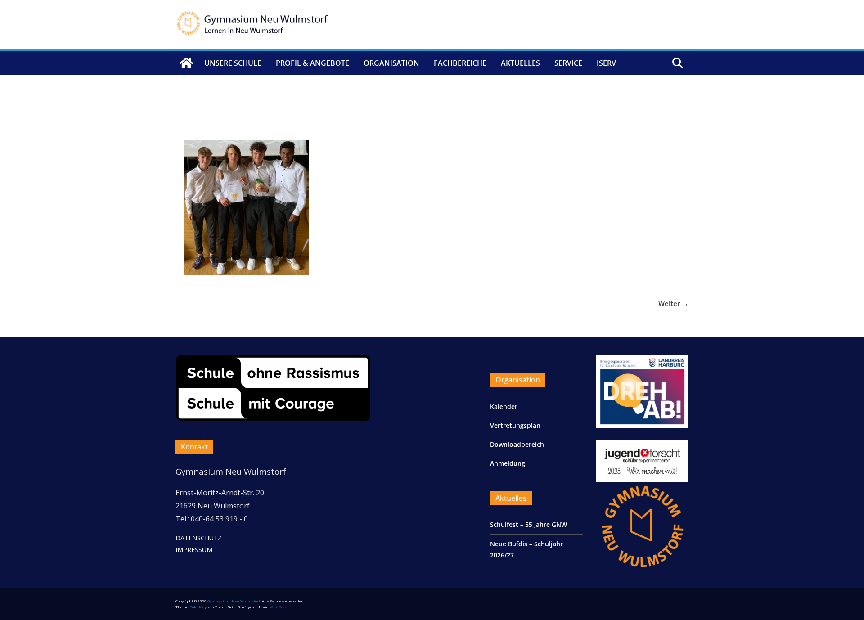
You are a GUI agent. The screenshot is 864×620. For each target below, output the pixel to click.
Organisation (391, 63)
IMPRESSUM (194, 549)
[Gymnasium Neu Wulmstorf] (186, 63)
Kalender (504, 406)
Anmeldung (507, 463)
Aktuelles (520, 63)
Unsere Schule (232, 63)
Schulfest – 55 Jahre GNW (528, 524)
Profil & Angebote (312, 63)
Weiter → (673, 303)
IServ (606, 63)
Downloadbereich (517, 444)
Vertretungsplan (515, 425)
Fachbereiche (460, 63)
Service (568, 63)
